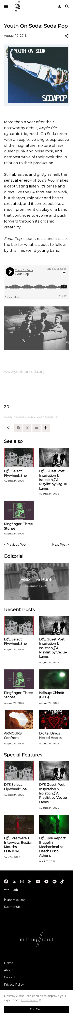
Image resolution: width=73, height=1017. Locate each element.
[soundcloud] (15, 890)
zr (57, 416)
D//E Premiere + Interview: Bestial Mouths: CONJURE (18, 844)
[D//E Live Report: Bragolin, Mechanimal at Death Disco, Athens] (54, 824)
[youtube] (38, 882)
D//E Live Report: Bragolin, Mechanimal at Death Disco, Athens (52, 846)
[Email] (36, 428)
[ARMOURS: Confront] (19, 719)
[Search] (67, 6)
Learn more (29, 1000)
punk (31, 416)
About (8, 970)
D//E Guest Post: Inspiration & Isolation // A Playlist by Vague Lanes (53, 479)
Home (8, 963)
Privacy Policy (14, 984)
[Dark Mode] (60, 6)
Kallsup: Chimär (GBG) (51, 695)
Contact (9, 977)
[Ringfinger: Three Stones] (19, 510)
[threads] (30, 882)
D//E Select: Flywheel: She (15, 473)
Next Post (59, 544)
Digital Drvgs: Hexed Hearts (50, 735)
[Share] (66, 35)
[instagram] (22, 882)
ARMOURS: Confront (13, 735)
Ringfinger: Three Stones (18, 526)
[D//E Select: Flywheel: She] (19, 457)
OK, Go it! (36, 1009)
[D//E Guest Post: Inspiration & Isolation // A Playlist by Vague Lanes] (54, 457)
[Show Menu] (5, 6)
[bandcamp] (46, 882)
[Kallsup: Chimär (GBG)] (54, 679)
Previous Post (16, 544)
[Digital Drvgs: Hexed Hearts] (54, 719)
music (7, 416)
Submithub (12, 907)
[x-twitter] (14, 882)
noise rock (19, 416)
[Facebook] (18, 428)
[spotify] (54, 882)
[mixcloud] (6, 890)
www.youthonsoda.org (24, 371)
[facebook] (6, 882)
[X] (27, 428)
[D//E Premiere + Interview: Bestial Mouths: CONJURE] (19, 824)
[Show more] (46, 428)
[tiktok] (62, 882)
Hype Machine (14, 899)
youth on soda (45, 416)
